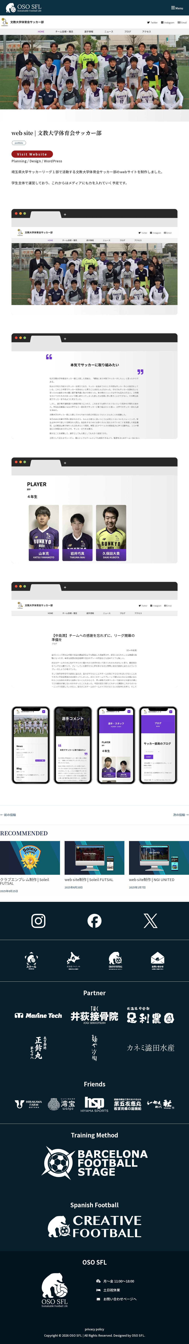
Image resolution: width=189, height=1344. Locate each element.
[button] (176, 8)
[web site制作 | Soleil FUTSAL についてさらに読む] (95, 858)
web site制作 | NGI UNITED (151, 879)
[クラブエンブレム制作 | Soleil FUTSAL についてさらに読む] (30, 858)
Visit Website (32, 154)
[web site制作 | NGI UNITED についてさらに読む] (159, 858)
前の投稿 (8, 814)
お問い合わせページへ (120, 1298)
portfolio (19, 142)
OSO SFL (75, 1335)
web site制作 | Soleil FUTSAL (89, 879)
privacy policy (94, 1329)
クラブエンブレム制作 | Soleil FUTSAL (24, 881)
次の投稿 (181, 814)
